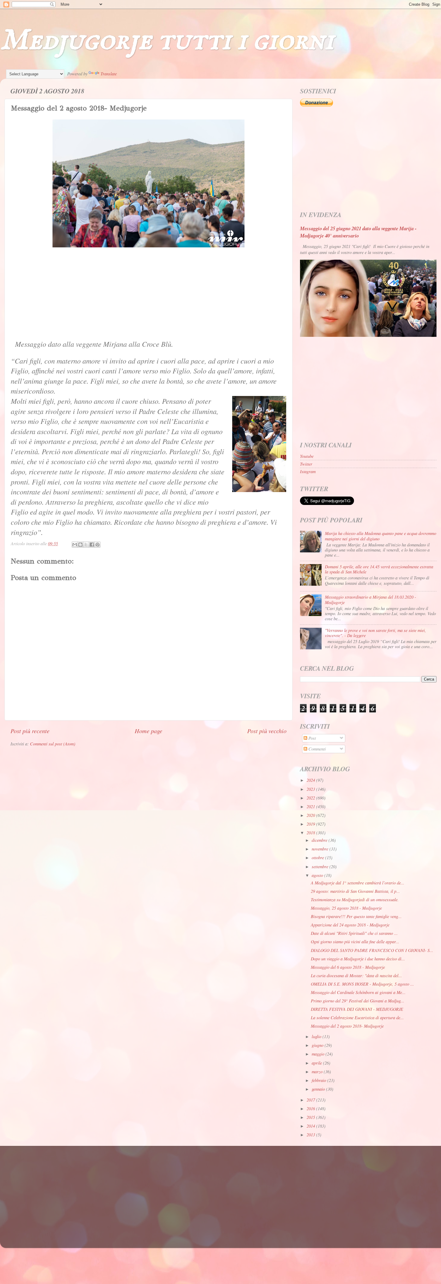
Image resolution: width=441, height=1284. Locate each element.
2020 (311, 815)
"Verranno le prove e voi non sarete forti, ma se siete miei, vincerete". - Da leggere (375, 632)
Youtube (307, 456)
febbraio (319, 1080)
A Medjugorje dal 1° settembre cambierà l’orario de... (357, 883)
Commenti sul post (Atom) (52, 744)
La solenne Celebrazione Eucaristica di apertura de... (357, 1017)
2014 (311, 1126)
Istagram (308, 471)
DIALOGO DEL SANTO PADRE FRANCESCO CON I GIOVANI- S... (372, 950)
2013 (311, 1134)
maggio (319, 1054)
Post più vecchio (266, 731)
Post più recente (30, 731)
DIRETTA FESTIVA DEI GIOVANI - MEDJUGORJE (357, 1009)
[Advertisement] (148, 294)
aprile (317, 1063)
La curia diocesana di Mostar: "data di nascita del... (356, 975)
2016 (311, 1108)
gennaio (319, 1089)
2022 (311, 798)
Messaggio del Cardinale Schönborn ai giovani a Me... (358, 992)
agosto (318, 875)
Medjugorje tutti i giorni (167, 41)
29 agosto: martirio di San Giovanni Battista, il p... (355, 891)
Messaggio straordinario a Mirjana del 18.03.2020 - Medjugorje (370, 599)
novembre (320, 849)
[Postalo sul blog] (80, 545)
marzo (318, 1071)
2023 (311, 789)
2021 (311, 806)
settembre (320, 866)
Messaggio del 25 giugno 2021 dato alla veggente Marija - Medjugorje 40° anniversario (358, 232)
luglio (317, 1036)
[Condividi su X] (86, 545)
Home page (148, 731)
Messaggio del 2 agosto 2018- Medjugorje (347, 1026)
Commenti (316, 749)
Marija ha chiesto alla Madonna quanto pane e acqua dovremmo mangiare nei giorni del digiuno (380, 535)
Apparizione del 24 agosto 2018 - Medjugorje (350, 925)
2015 (311, 1117)
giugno (318, 1045)
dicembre (320, 840)
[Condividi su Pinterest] (97, 545)
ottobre (318, 857)
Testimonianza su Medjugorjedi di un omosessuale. (355, 899)
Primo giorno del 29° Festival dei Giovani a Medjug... (357, 1001)
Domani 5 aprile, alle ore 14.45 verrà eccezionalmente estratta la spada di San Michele (379, 569)
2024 (311, 780)
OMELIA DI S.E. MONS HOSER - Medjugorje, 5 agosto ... (362, 984)
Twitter (306, 464)
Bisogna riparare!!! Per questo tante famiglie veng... (356, 916)
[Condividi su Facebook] (92, 545)
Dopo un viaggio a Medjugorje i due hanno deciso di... (358, 959)
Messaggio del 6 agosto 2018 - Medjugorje (348, 967)
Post (311, 738)
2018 (311, 832)
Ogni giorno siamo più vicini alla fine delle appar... (355, 941)
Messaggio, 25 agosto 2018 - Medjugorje (346, 908)
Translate (108, 74)
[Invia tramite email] (75, 545)
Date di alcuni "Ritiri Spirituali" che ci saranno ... (354, 933)
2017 (311, 1100)
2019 (311, 824)
